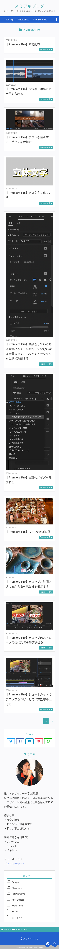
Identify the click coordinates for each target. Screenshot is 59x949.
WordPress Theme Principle (33, 947)
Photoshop (23, 19)
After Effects (18, 899)
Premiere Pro (40, 19)
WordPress (17, 905)
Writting (15, 911)
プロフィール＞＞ (14, 863)
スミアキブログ (29, 6)
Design (10, 19)
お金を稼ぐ (17, 917)
